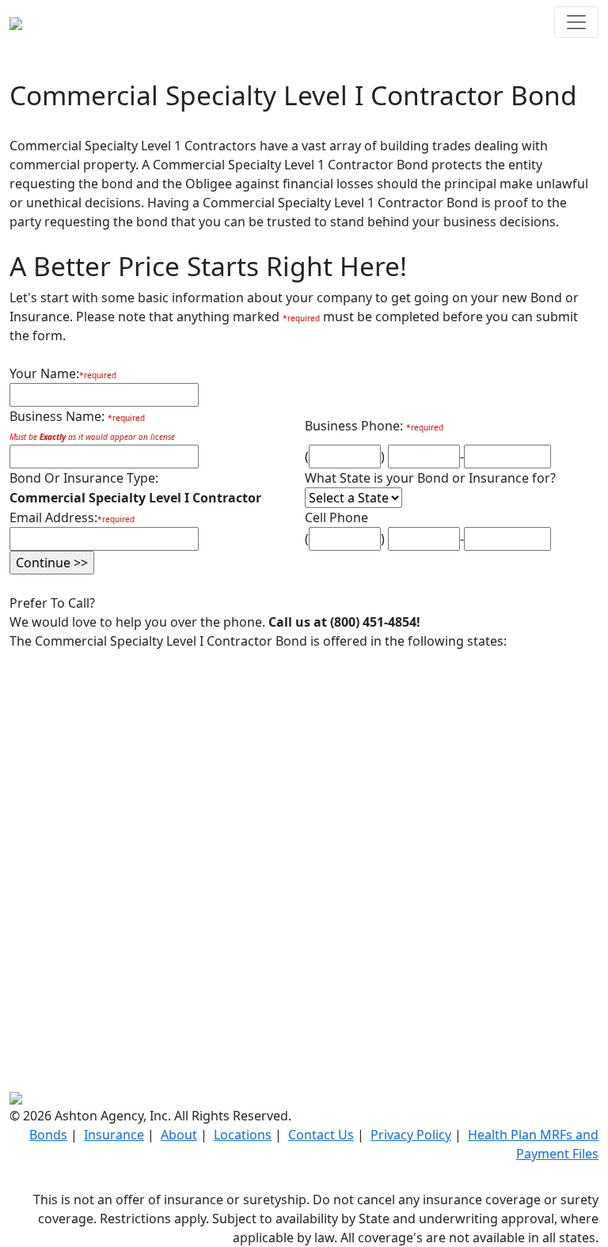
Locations (243, 1134)
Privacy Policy (410, 1134)
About (179, 1134)
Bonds (48, 1134)
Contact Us (321, 1134)
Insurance (114, 1134)
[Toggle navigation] (576, 22)
